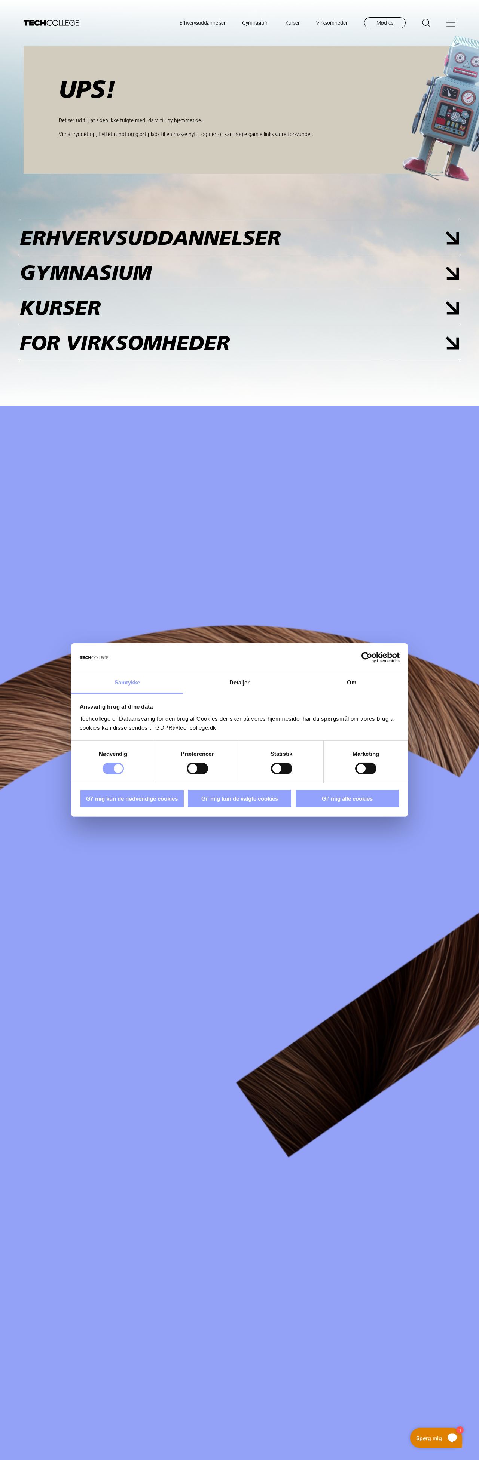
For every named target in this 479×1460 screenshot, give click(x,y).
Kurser (292, 23)
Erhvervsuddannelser (203, 23)
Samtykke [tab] (127, 682)
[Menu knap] (450, 23)
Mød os (384, 23)
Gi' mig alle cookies (347, 798)
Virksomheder (332, 23)
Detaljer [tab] (239, 682)
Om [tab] (351, 682)
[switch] (197, 768)
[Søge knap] (426, 23)
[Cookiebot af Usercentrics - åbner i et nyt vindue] (367, 657)
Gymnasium (255, 23)
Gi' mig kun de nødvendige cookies (132, 798)
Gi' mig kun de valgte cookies (239, 798)
